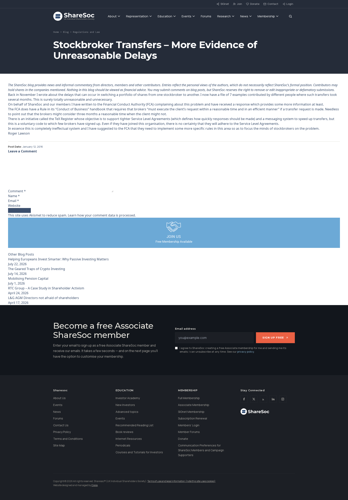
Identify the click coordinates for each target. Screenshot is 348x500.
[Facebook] (244, 399)
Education (165, 16)
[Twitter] (253, 399)
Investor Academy (128, 398)
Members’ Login (188, 425)
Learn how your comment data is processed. (102, 215)
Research (224, 16)
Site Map (59, 445)
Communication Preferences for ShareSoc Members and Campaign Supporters (201, 450)
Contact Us (60, 425)
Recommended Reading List (134, 425)
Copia (94, 485)
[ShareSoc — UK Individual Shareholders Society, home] (73, 16)
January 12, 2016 (33, 146)
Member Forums (189, 432)
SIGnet (225, 4)
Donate (254, 4)
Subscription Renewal (192, 418)
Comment (17, 191)
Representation (137, 16)
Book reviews (124, 432)
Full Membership (189, 398)
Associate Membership (193, 405)
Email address (185, 328)
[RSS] (263, 399)
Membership (266, 16)
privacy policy (245, 351)
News (244, 16)
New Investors (125, 405)
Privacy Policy (62, 432)
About (112, 16)
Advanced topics (127, 412)
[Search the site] (290, 16)
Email (13, 201)
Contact (272, 4)
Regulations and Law (86, 32)
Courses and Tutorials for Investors (139, 452)
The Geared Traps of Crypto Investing (36, 269)
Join (239, 4)
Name (14, 196)
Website (14, 205)
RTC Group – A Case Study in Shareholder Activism (46, 288)
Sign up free (273, 337)
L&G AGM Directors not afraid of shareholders (43, 298)
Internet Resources (129, 439)
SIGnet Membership (191, 412)
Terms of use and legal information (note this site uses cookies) (181, 481)
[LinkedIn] (273, 399)
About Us (59, 398)
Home (56, 32)
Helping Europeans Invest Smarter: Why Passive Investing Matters (58, 259)
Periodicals (123, 445)
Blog (66, 32)
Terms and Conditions (68, 439)
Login (289, 4)
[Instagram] (282, 399)
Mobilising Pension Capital (28, 278)
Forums (206, 16)
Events (186, 16)
